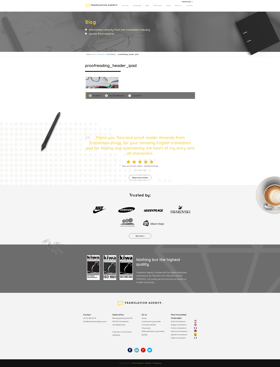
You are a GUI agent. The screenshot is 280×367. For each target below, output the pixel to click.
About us (178, 5)
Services (125, 5)
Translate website (149, 325)
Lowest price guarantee (151, 321)
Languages (137, 5)
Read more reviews (140, 178)
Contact (189, 5)
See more (139, 236)
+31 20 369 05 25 (89, 318)
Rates (168, 5)
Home (144, 318)
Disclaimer (148, 363)
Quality (144, 334)
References (157, 5)
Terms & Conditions (138, 363)
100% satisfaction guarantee (153, 331)
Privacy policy (157, 363)
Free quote (146, 328)
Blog (147, 5)
